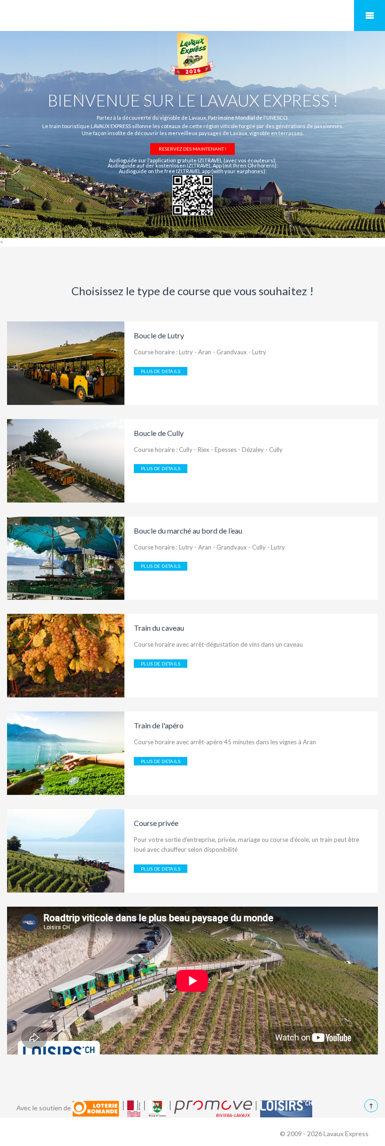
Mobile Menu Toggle (369, 15)
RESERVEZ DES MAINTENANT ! (192, 149)
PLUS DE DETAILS (160, 371)
